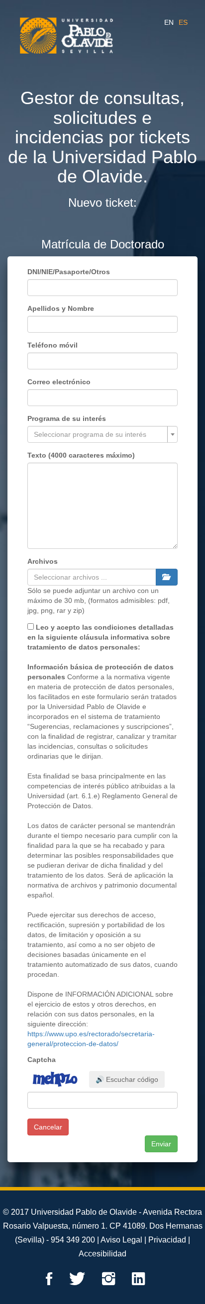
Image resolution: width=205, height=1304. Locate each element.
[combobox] (102, 434)
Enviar (161, 1144)
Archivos (42, 561)
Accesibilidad (102, 1253)
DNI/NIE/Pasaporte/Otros (68, 272)
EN (169, 22)
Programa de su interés (66, 418)
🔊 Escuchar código (127, 1079)
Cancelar (48, 1127)
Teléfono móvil (52, 345)
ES (183, 22)
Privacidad (167, 1240)
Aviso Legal (121, 1240)
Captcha (41, 1060)
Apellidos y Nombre (60, 308)
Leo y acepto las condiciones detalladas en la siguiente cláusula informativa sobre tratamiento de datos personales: (100, 637)
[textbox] (99, 434)
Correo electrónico (59, 382)
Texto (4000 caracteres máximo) (81, 455)
